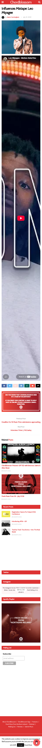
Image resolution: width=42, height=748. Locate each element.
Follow (22, 590)
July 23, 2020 (27, 17)
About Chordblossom (9, 722)
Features (35, 722)
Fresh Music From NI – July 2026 (13, 496)
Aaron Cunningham (13, 17)
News (5, 461)
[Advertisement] (21, 553)
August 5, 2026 (7, 471)
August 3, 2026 (7, 499)
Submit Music (29, 727)
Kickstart (32, 724)
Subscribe (7, 654)
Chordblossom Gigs (24, 722)
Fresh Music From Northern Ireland (15, 492)
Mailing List (11, 727)
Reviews (20, 727)
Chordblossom (21, 2)
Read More (28, 745)
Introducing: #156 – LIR (19, 521)
